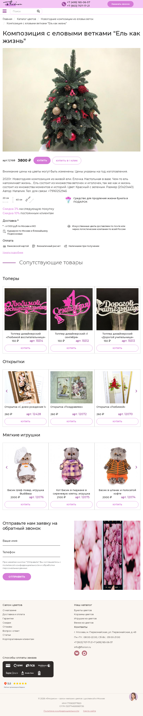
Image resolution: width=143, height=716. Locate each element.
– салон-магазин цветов (70, 698)
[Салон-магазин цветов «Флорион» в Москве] (13, 3)
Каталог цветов (26, 19)
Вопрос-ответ (11, 630)
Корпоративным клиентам (18, 639)
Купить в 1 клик (67, 160)
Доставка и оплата (14, 614)
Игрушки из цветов (85, 618)
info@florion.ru (82, 647)
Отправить (17, 576)
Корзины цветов (84, 614)
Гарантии (8, 618)
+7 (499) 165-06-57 (78, 2)
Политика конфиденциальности (61, 711)
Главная (7, 19)
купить (25, 348)
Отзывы (7, 626)
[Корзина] (131, 12)
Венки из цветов (83, 622)
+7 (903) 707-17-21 (78, 5)
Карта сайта (89, 711)
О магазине (9, 610)
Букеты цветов (83, 610)
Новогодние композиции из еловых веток (67, 19)
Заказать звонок (120, 4)
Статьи (7, 634)
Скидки (7, 622)
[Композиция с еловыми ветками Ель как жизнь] (71, 99)
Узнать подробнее (13, 252)
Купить (42, 160)
